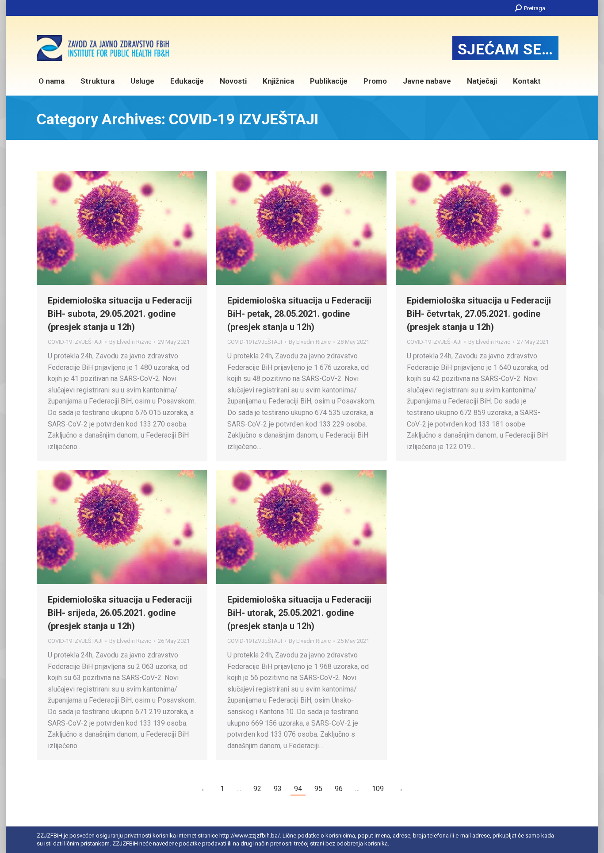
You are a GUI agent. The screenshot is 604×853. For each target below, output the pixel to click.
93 (278, 788)
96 (339, 788)
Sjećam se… (505, 49)
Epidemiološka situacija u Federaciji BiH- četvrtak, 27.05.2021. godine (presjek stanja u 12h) (479, 313)
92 (257, 788)
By (130, 341)
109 (378, 788)
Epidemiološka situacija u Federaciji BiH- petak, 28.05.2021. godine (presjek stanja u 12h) (299, 313)
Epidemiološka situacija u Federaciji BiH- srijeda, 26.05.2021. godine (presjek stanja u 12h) (120, 612)
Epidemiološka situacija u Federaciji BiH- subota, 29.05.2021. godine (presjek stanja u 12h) (120, 313)
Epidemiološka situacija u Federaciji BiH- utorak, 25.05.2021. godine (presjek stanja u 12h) (299, 612)
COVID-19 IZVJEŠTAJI (75, 341)
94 (298, 788)
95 (318, 788)
